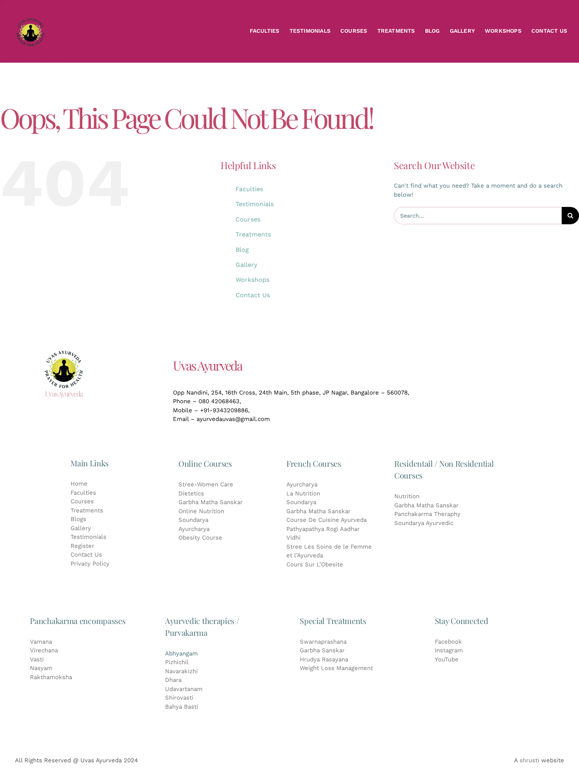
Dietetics (191, 493)
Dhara (173, 679)
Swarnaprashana (323, 641)
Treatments (253, 234)
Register (82, 545)
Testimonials (255, 204)
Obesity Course (200, 537)
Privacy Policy (90, 563)
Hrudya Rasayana (324, 659)
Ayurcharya (194, 529)
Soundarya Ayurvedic (423, 523)
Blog (242, 249)
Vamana (41, 641)
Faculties (249, 189)
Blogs (78, 519)
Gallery (246, 264)
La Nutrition (303, 493)
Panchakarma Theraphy (427, 514)
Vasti (37, 659)
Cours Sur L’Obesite (314, 564)
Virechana (44, 650)
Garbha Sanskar (322, 650)
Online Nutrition (201, 511)
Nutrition (406, 496)
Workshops (252, 279)
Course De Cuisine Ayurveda (326, 519)
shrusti (529, 760)
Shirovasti (179, 697)
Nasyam (41, 668)
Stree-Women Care (205, 484)
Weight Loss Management (336, 668)
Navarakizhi (181, 671)
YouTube (446, 659)
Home (79, 483)
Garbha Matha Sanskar (210, 502)
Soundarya (193, 519)
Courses (248, 219)
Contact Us (253, 295)
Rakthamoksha (51, 677)
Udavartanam (183, 689)
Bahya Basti (181, 706)
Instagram (449, 650)
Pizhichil (177, 662)
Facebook (448, 641)
